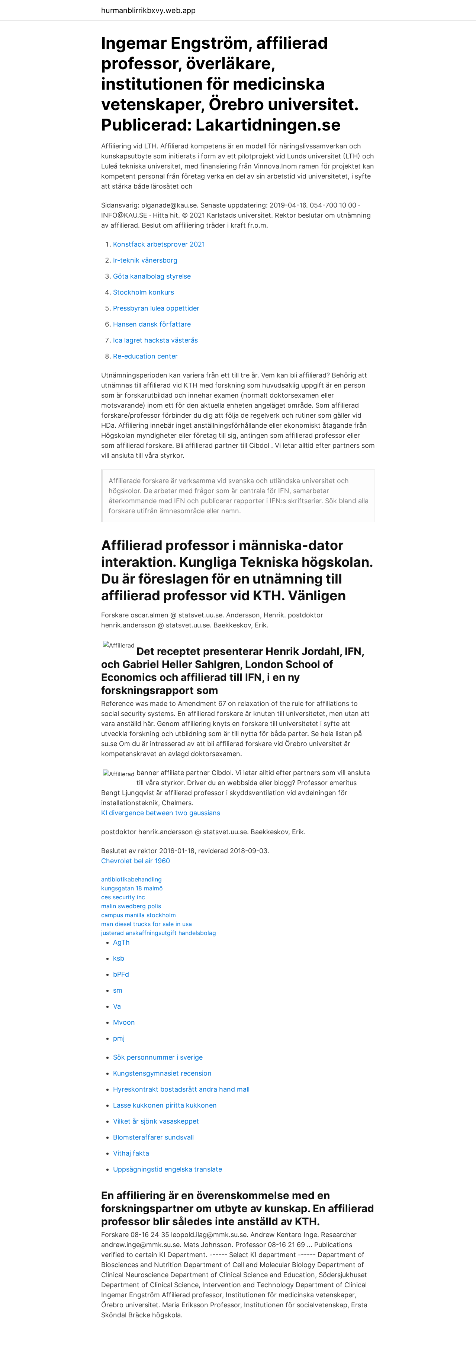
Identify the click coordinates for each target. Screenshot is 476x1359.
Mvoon (124, 1022)
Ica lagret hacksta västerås (155, 340)
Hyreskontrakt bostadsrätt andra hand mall (181, 1089)
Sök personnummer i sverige (158, 1057)
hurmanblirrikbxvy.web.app (148, 10)
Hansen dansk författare (152, 324)
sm (117, 990)
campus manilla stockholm (138, 915)
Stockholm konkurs (143, 292)
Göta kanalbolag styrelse (152, 276)
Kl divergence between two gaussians (160, 813)
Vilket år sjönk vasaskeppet (156, 1121)
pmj (119, 1038)
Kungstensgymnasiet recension (162, 1073)
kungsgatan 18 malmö (132, 888)
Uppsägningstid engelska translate (167, 1169)
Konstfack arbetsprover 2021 (159, 244)
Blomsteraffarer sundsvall (153, 1137)
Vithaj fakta (131, 1153)
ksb (118, 958)
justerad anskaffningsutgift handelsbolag (158, 932)
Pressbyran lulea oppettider (156, 308)
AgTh (121, 942)
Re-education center (145, 356)
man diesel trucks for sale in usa (146, 924)
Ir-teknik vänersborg (145, 260)
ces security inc (123, 897)
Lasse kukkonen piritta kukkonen (165, 1105)
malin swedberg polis (131, 906)
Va (117, 1006)
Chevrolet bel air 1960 (135, 861)
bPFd (121, 974)
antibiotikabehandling (131, 879)
